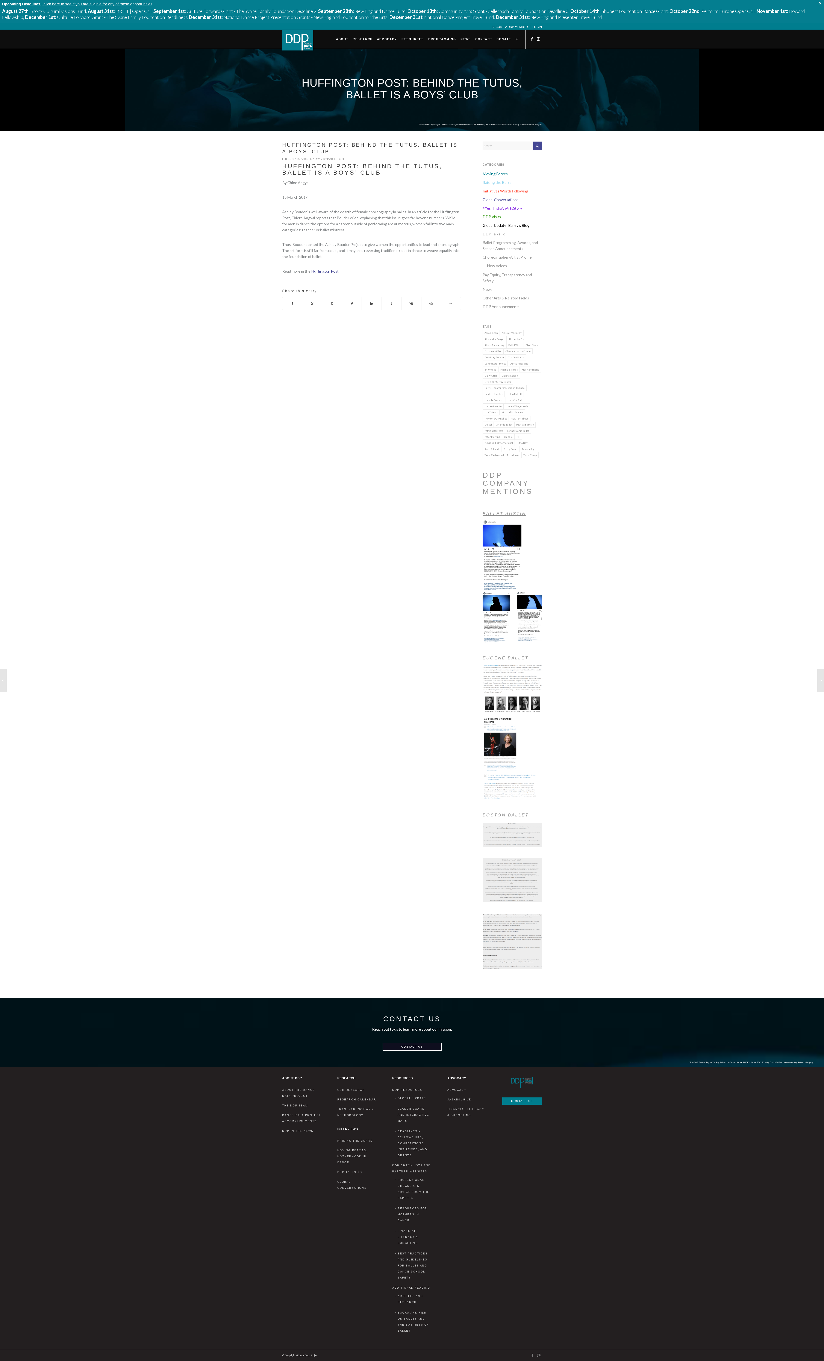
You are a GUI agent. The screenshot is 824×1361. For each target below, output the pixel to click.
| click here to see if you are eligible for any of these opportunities (77, 4)
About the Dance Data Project (298, 1092)
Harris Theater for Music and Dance (505, 387)
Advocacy (457, 1089)
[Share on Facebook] (292, 303)
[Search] (516, 39)
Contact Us (412, 1046)
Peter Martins (492, 436)
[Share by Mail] (451, 303)
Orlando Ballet (504, 424)
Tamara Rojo (528, 449)
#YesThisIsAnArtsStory (502, 208)
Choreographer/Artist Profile (507, 257)
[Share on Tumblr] (391, 303)
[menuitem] (509, 26)
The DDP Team (295, 1105)
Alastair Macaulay (512, 332)
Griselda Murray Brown (498, 381)
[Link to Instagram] (538, 39)
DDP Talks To (494, 234)
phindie (508, 436)
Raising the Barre (497, 182)
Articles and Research (410, 1299)
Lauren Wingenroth (517, 406)
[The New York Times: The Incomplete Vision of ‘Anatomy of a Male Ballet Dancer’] (3, 680)
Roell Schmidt (492, 449)
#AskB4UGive (459, 1099)
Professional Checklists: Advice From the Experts (414, 1188)
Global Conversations (500, 199)
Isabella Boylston (494, 400)
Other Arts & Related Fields (506, 298)
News (316, 158)
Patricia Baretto (525, 424)
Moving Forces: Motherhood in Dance (352, 1156)
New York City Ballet (496, 418)
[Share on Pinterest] (352, 303)
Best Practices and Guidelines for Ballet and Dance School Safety (412, 1265)
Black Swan (532, 345)
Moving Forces (495, 173)
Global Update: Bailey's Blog (506, 225)
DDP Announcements (501, 306)
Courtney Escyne (494, 357)
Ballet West (514, 345)
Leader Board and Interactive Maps (413, 1114)
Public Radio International (499, 442)
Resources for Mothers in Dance (412, 1214)
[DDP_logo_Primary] (297, 40)
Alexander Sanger (495, 339)
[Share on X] (312, 303)
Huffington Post (325, 271)
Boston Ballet (506, 815)
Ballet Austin (504, 513)
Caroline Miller (493, 351)
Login (537, 27)
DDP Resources (407, 1089)
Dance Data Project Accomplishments (301, 1118)
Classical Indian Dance (518, 351)
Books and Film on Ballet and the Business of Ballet (413, 1321)
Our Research (351, 1089)
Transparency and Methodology (355, 1112)
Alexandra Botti (517, 339)
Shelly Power (511, 449)
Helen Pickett (514, 394)
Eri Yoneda (490, 369)
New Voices (497, 265)
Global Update (412, 1098)
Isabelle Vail (335, 158)
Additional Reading (411, 1287)
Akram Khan (491, 332)
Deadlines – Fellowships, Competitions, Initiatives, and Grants (412, 1143)
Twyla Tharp (530, 455)
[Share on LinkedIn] (371, 303)
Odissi (488, 424)
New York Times (520, 418)
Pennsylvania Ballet (518, 430)
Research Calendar (356, 1099)
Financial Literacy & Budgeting (408, 1237)
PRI (518, 436)
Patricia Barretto (494, 430)
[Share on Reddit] (431, 303)
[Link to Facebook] (532, 39)
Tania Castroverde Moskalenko (502, 455)
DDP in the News (298, 1130)
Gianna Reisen (509, 375)
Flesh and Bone (530, 369)
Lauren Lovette (493, 406)
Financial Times (509, 369)
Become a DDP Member (510, 27)
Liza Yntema (491, 412)
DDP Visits (492, 216)
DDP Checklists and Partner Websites (411, 1168)
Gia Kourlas (491, 375)
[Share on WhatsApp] (332, 303)
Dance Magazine (519, 363)
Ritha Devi (522, 442)
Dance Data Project (495, 363)
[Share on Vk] (411, 303)
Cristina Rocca (516, 357)
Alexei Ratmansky (494, 345)
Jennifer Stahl (515, 400)
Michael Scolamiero (512, 412)
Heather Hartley (494, 394)
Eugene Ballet (506, 658)
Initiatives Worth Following (505, 191)
